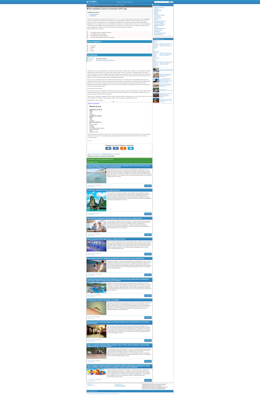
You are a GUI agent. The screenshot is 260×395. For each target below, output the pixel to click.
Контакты (130, 2)
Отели (155, 19)
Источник (89, 140)
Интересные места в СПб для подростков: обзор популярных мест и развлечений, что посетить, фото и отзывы (118, 322)
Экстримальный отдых (160, 33)
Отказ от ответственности (113, 393)
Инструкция (93, 15)
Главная (119, 2)
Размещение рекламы (120, 385)
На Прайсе (92, 1)
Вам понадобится (94, 14)
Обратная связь (91, 385)
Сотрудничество (118, 384)
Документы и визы (159, 25)
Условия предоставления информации (96, 393)
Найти (171, 2)
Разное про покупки (159, 7)
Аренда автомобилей (159, 24)
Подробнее (148, 186)
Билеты (156, 27)
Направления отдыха (159, 15)
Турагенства (157, 31)
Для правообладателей (120, 386)
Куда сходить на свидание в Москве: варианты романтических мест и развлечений (114, 218)
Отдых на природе (158, 22)
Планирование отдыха (159, 28)
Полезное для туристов (160, 21)
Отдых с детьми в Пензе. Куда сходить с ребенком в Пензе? (106, 239)
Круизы (156, 13)
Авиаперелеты (157, 18)
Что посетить (157, 16)
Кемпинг (156, 12)
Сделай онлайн (158, 10)
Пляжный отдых (158, 30)
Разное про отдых (90, 186)
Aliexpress (156, 9)
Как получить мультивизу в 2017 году (105, 60)
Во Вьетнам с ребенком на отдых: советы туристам (103, 190)
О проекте (124, 2)
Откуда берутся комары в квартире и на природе (103, 300)
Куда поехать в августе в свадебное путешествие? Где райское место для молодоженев (115, 258)
